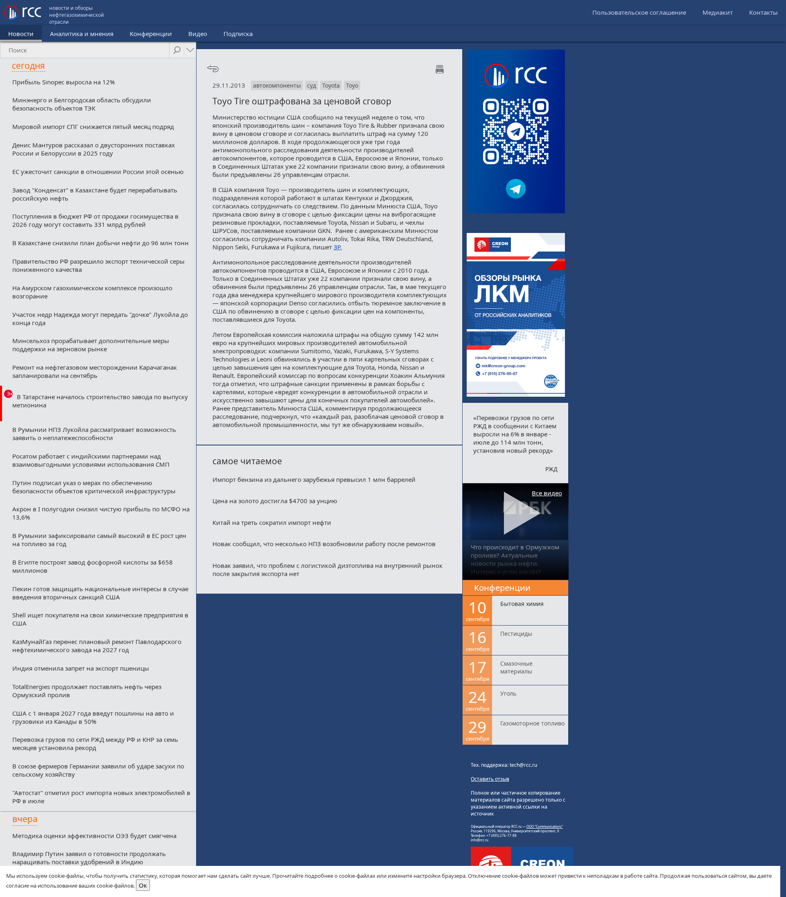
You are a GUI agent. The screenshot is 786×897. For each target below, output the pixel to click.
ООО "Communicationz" (544, 826)
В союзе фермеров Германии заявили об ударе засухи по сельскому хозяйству (98, 770)
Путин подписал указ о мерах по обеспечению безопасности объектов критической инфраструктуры (94, 487)
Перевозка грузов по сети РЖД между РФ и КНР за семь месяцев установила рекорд (95, 743)
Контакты (763, 12)
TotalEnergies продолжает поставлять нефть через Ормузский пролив (86, 690)
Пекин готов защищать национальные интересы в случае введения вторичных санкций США (100, 593)
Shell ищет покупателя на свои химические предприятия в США (100, 619)
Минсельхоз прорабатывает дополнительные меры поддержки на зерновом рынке (90, 345)
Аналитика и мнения (81, 33)
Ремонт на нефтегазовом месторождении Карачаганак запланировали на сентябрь (94, 371)
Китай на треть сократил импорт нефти (271, 522)
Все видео (547, 493)
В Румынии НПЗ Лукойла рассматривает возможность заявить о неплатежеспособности (94, 433)
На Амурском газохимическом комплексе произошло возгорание (92, 292)
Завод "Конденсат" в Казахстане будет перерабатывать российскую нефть (94, 194)
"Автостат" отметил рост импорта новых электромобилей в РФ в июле (101, 797)
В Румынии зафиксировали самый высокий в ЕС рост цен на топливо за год (99, 539)
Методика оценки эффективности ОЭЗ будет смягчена (94, 835)
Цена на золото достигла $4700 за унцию (274, 501)
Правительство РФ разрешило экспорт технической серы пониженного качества (98, 265)
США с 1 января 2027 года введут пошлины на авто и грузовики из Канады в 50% (93, 717)
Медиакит (717, 12)
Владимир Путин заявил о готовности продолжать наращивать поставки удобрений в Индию (89, 858)
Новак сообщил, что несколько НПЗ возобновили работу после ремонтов (324, 544)
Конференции (151, 33)
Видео (197, 33)
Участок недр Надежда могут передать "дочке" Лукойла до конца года (100, 318)
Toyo (352, 85)
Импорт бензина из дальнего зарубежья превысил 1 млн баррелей (314, 479)
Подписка (238, 33)
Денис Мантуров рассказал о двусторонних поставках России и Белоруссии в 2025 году (93, 149)
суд (311, 85)
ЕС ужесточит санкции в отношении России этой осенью (98, 171)
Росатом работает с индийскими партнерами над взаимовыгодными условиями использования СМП (90, 460)
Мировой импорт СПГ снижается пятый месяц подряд (93, 126)
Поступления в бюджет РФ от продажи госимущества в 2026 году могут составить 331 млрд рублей (95, 220)
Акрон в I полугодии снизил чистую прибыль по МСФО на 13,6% (101, 513)
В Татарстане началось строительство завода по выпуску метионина (100, 401)
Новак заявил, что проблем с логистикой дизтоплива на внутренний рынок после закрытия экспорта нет (327, 569)
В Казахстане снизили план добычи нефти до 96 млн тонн (100, 243)
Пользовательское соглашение (639, 12)
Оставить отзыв (490, 778)
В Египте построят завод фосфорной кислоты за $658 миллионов (92, 566)
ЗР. (338, 247)
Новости (21, 33)
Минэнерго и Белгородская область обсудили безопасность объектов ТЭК (81, 104)
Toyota (331, 85)
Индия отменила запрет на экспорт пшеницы (80, 668)
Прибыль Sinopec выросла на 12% (63, 82)
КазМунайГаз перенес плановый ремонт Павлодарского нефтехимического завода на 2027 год (96, 645)
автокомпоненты (277, 85)
